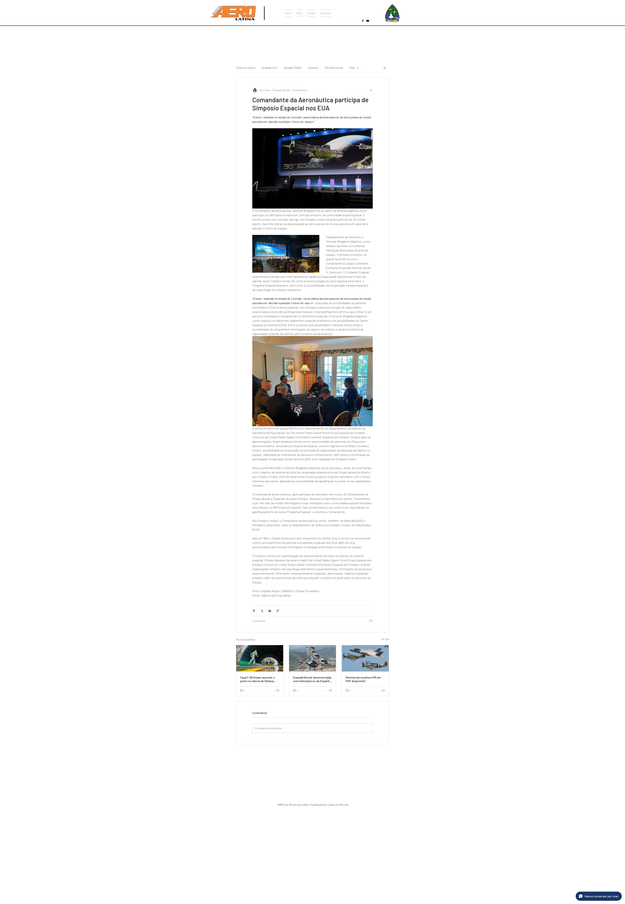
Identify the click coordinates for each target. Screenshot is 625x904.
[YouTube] (367, 20)
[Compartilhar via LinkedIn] (269, 610)
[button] (384, 67)
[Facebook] (362, 20)
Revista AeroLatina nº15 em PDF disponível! (363, 679)
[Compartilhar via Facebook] (253, 610)
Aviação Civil (269, 67)
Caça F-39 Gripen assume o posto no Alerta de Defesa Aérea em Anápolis (257, 679)
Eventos (313, 67)
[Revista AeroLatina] (365, 658)
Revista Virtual (334, 67)
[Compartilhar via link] (277, 610)
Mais (352, 67)
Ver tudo (385, 639)
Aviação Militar (292, 67)
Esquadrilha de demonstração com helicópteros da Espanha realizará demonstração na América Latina (312, 679)
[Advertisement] (97, 835)
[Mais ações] (371, 90)
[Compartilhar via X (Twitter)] (261, 610)
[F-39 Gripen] (259, 658)
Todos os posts (245, 67)
